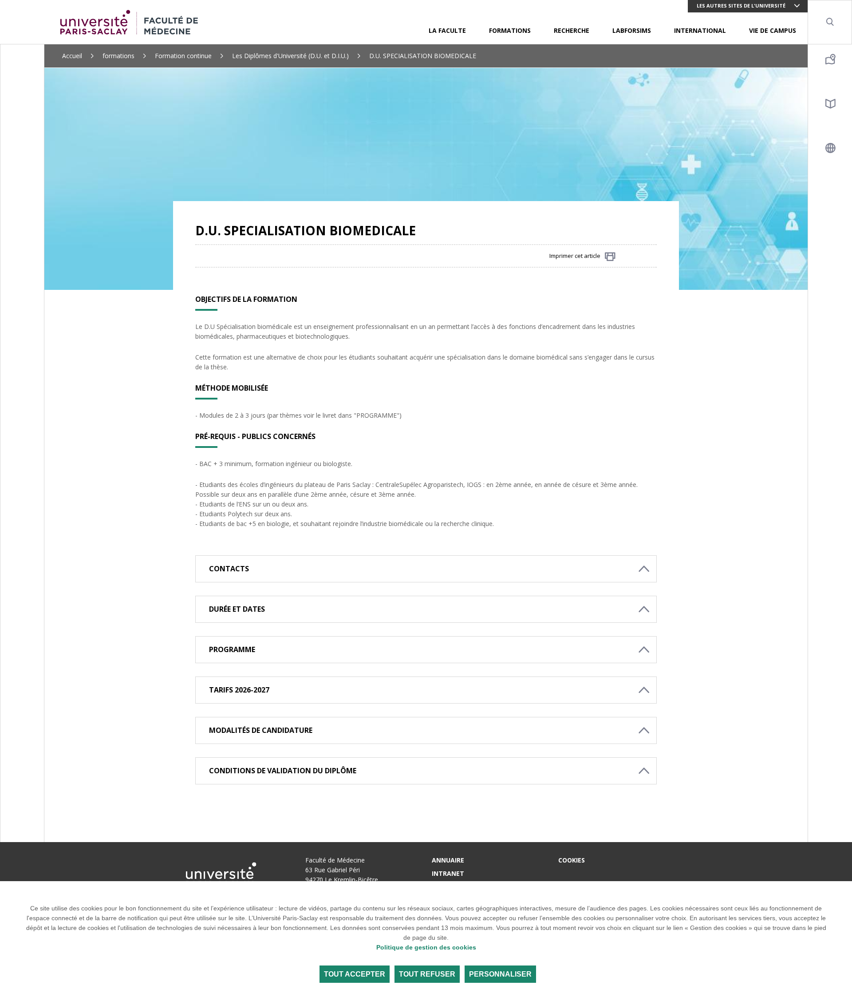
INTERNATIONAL (700, 30)
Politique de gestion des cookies (426, 947)
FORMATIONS (510, 30)
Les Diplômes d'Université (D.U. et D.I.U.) (290, 55)
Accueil (72, 55)
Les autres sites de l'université (741, 5)
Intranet (448, 873)
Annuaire (448, 860)
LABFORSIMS (631, 30)
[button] (426, 569)
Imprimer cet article (574, 256)
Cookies (571, 860)
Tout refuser (427, 974)
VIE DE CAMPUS (772, 30)
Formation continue (183, 55)
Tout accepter (354, 974)
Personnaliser (500, 974)
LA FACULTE (447, 30)
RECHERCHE (571, 30)
